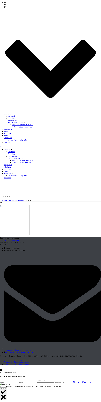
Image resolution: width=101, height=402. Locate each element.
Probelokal (12, 118)
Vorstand (11, 116)
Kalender (7, 142)
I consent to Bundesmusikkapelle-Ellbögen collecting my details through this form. (32, 386)
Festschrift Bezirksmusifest (22, 127)
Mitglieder (7, 131)
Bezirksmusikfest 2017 (16, 122)
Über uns (7, 114)
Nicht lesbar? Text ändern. (82, 382)
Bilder (6, 135)
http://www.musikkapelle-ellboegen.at (19, 352)
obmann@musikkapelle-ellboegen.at (17, 350)
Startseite (3, 200)
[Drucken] (1, 202)
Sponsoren (8, 138)
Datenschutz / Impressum (9, 240)
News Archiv (12, 120)
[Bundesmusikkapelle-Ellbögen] (0, 146)
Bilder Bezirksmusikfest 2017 (22, 125)
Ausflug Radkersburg (16, 200)
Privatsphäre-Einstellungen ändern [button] (17, 360)
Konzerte (7, 133)
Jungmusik (8, 129)
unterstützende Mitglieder (17, 140)
